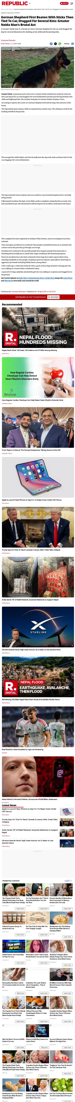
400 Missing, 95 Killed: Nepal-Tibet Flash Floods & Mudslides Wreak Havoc (31, 699)
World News (6, 553)
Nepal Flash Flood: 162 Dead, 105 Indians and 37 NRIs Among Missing (29, 350)
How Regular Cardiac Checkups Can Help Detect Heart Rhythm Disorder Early (32, 400)
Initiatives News (7, 403)
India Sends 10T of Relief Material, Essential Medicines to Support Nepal (30, 599)
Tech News (5, 503)
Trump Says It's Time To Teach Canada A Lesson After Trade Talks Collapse (31, 550)
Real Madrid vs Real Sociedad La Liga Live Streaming (22, 749)
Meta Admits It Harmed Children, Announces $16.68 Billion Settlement (29, 799)
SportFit (4, 753)
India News (5, 43)
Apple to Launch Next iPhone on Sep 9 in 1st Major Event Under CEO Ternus (32, 500)
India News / (10, 9)
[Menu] (71, 3)
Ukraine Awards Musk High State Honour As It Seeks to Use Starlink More (31, 649)
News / (3, 9)
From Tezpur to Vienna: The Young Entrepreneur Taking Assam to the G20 (31, 450)
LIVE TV (65, 3)
